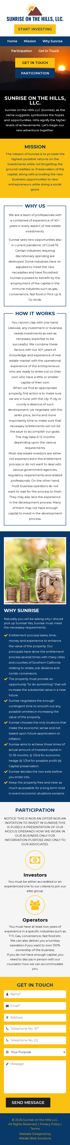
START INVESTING (35, 29)
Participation (21, 51)
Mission (30, 41)
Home (12, 41)
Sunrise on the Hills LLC (40, 1120)
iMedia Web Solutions (35, 1138)
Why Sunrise (53, 41)
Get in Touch (48, 51)
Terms (35, 1128)
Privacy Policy (50, 1124)
